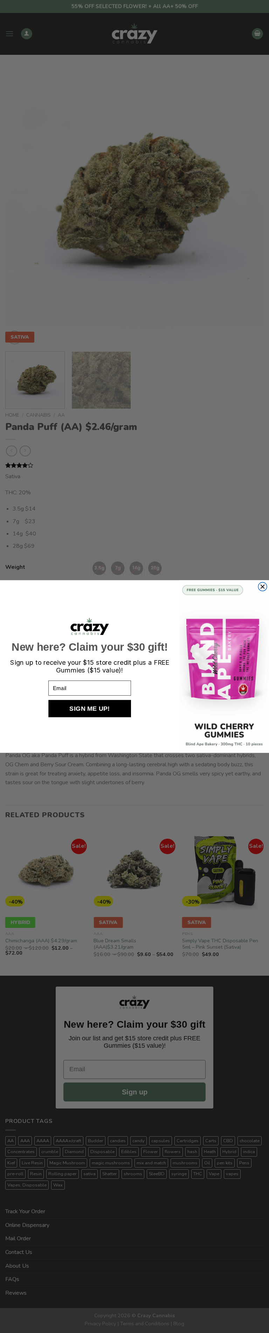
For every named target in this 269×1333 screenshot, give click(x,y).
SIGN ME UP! (89, 708)
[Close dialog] (262, 586)
